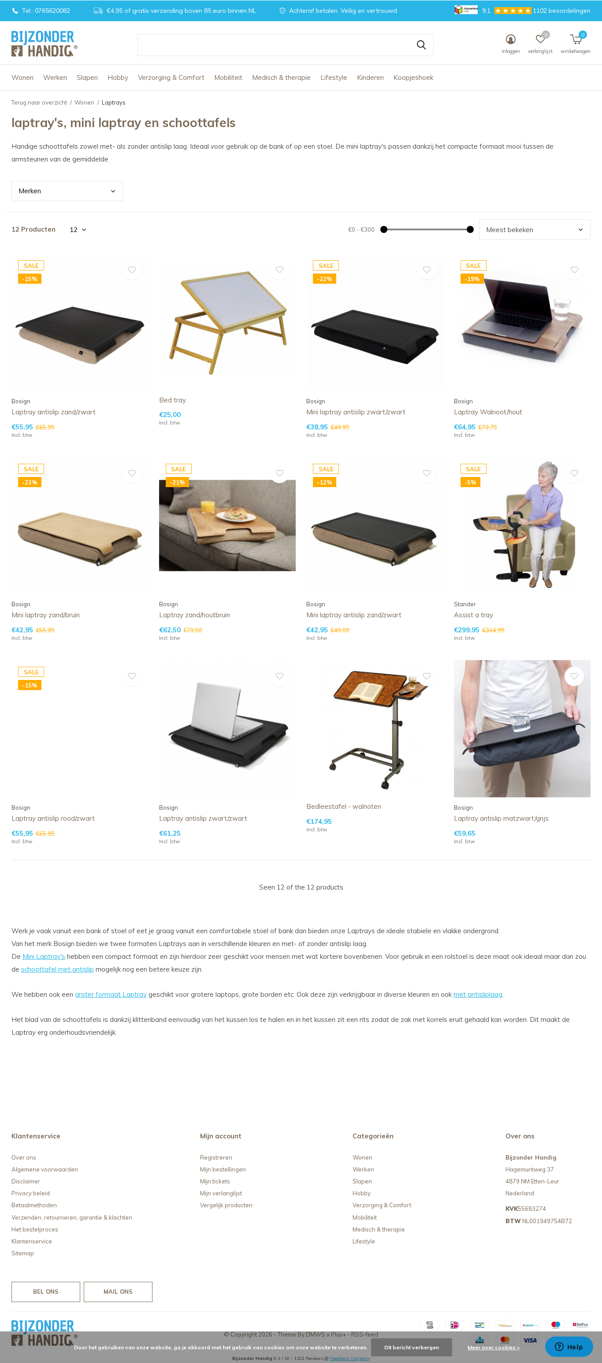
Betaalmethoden (34, 1205)
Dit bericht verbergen (411, 1347)
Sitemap (22, 1253)
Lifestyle (333, 77)
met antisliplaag (477, 994)
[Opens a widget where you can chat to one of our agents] (569, 1348)
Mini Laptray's (43, 956)
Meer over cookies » (494, 1347)
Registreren (216, 1157)
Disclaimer (25, 1181)
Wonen (22, 77)
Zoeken (421, 45)
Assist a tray (473, 615)
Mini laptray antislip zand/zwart (353, 615)
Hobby (118, 77)
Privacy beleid (30, 1193)
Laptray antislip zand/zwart (53, 412)
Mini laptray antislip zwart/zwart (355, 412)
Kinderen (370, 77)
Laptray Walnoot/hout (488, 412)
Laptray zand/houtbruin (194, 615)
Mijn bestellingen (223, 1169)
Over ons (23, 1157)
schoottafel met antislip (57, 969)
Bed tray (172, 400)
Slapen (87, 77)
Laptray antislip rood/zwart (53, 818)
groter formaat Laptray (111, 994)
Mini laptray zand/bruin (45, 615)
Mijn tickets (215, 1181)
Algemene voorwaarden (44, 1169)
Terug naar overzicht (39, 102)
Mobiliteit (228, 77)
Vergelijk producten (226, 1205)
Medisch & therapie (281, 77)
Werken (55, 77)
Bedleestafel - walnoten (343, 806)
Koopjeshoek (413, 77)
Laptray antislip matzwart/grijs (501, 818)
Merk (30, 191)
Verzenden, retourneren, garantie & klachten (71, 1217)
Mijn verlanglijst (221, 1193)
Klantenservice (31, 1241)
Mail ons (118, 1291)
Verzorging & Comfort (171, 77)
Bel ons (46, 1291)
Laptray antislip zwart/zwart (203, 818)
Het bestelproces (34, 1229)
